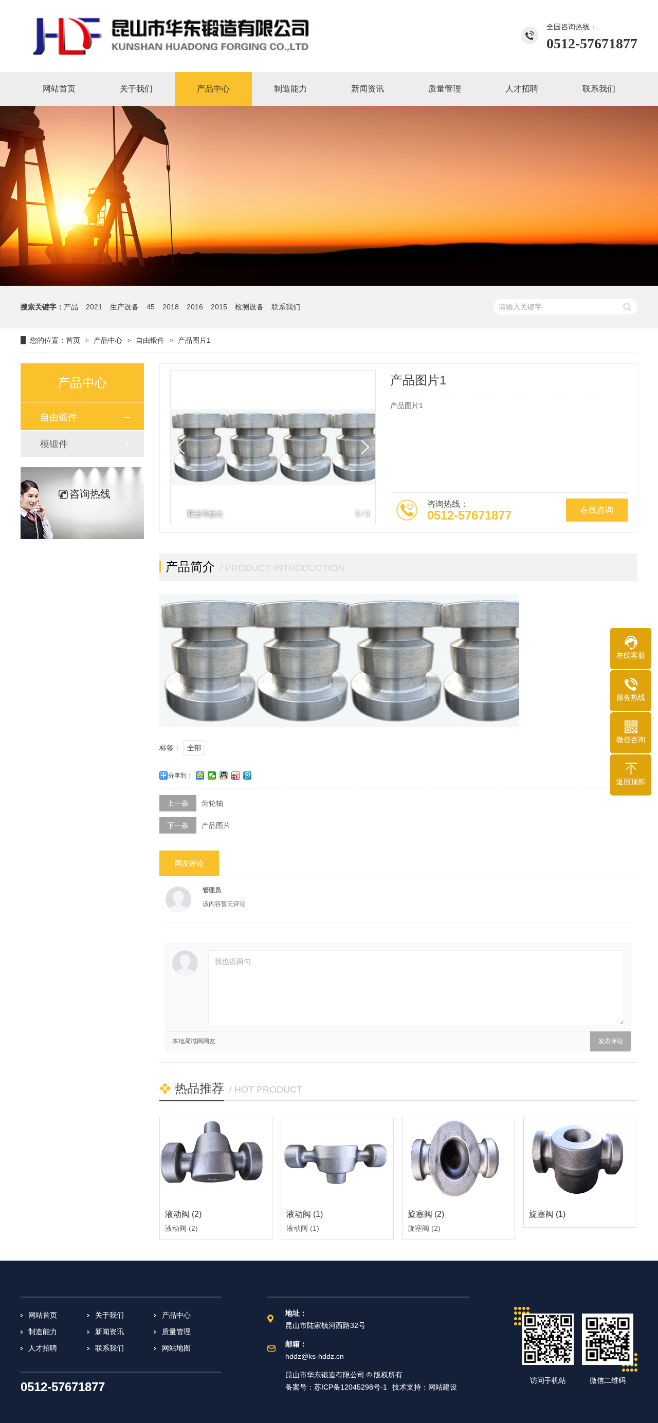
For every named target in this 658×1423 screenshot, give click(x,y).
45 (151, 307)
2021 (94, 307)
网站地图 (176, 1348)
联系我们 (285, 307)
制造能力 (42, 1331)
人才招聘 (42, 1348)
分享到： (180, 775)
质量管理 (176, 1331)
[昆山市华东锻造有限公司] (172, 36)
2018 (170, 307)
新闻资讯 (109, 1331)
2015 (219, 307)
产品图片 (216, 825)
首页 (73, 340)
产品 (71, 307)
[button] (362, 447)
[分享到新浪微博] (235, 775)
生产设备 (124, 307)
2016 (195, 307)
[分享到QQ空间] (200, 775)
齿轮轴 (212, 803)
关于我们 (109, 1315)
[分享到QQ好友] (224, 775)
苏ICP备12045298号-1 (350, 1387)
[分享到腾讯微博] (247, 775)
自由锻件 (150, 340)
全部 (194, 748)
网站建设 (442, 1387)
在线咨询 (596, 510)
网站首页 (42, 1315)
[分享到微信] (212, 775)
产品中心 (108, 340)
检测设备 (249, 307)
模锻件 (54, 444)
